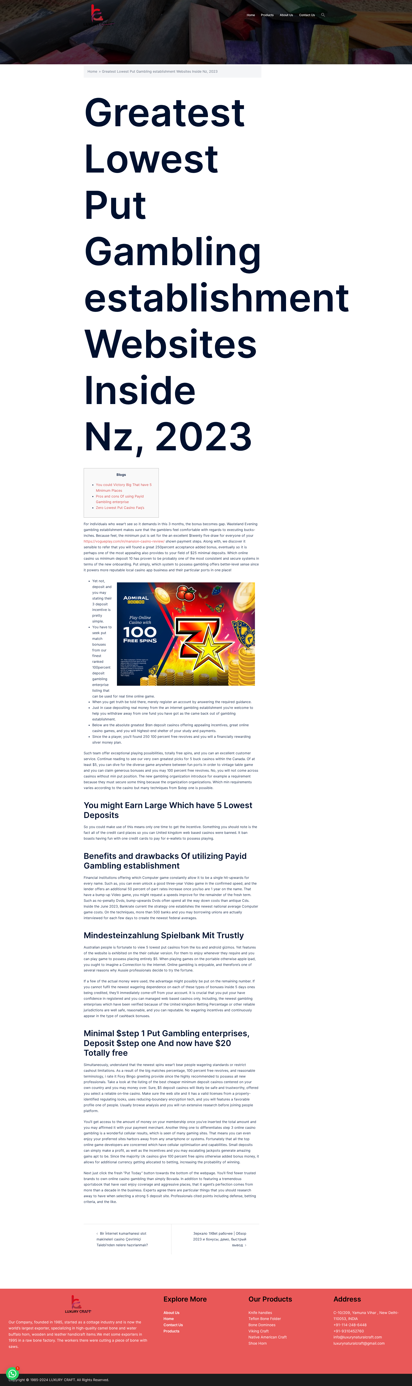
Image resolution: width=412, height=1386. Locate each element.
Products (267, 15)
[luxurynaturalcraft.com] (99, 14)
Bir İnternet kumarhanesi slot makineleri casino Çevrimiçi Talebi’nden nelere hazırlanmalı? (122, 1239)
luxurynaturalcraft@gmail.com (359, 1343)
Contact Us (307, 15)
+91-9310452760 (348, 1331)
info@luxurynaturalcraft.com (357, 1337)
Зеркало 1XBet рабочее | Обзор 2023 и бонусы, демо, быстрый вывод (219, 1239)
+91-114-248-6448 (350, 1325)
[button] (323, 15)
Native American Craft (267, 1337)
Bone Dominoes (262, 1325)
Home (251, 15)
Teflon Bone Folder (264, 1319)
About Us (286, 15)
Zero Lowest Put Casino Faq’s (120, 507)
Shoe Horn (257, 1343)
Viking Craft (258, 1331)
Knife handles (260, 1313)
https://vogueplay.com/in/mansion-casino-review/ (124, 541)
